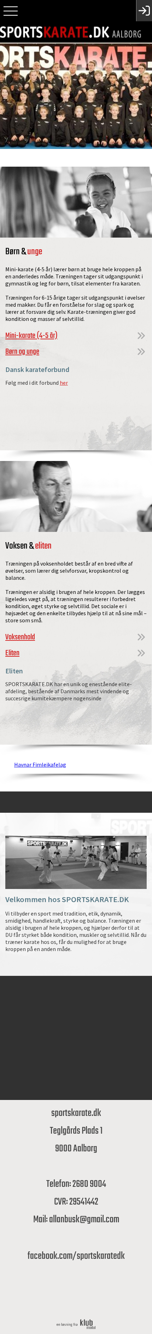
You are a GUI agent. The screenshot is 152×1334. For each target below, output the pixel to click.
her (64, 382)
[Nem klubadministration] (76, 1328)
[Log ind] (144, 10)
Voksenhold (20, 637)
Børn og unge (22, 351)
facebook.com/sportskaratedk (76, 1256)
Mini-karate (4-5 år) (31, 335)
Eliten (12, 653)
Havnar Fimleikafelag (40, 764)
